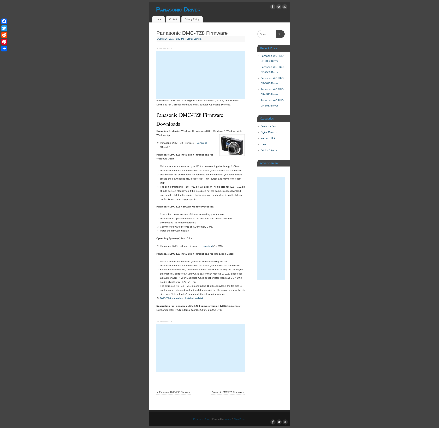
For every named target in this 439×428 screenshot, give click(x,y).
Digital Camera (194, 39)
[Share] (4, 48)
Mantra (227, 419)
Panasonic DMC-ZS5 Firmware (227, 392)
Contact (173, 19)
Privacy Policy (192, 19)
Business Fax (268, 126)
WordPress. (240, 419)
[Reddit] (4, 35)
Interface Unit (267, 138)
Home (158, 19)
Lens (263, 144)
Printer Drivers (268, 150)
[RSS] (284, 7)
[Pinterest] (4, 41)
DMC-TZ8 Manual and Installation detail (181, 298)
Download (202, 142)
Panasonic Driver (178, 9)
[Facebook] (272, 7)
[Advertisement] (200, 75)
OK (279, 33)
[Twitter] (278, 7)
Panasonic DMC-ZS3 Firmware (173, 392)
